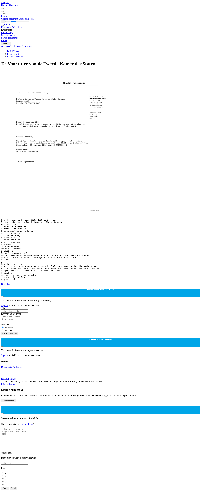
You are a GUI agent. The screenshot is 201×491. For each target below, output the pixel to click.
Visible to (5, 324)
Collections (17, 27)
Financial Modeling (16, 56)
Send (13, 488)
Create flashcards (26, 19)
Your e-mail (6, 452)
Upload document (9, 19)
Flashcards (6, 27)
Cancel (5, 488)
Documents (6, 367)
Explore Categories (10, 5)
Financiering (13, 54)
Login (4, 16)
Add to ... (6, 43)
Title (3, 308)
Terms (12, 384)
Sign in (4, 305)
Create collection (9, 333)
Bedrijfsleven (13, 51)
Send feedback (8, 401)
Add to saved (26, 46)
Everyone (9, 327)
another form (27, 424)
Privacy (5, 384)
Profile (4, 40)
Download (6, 284)
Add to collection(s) (10, 46)
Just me (8, 330)
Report (4, 378)
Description (11, 314)
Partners (12, 378)
